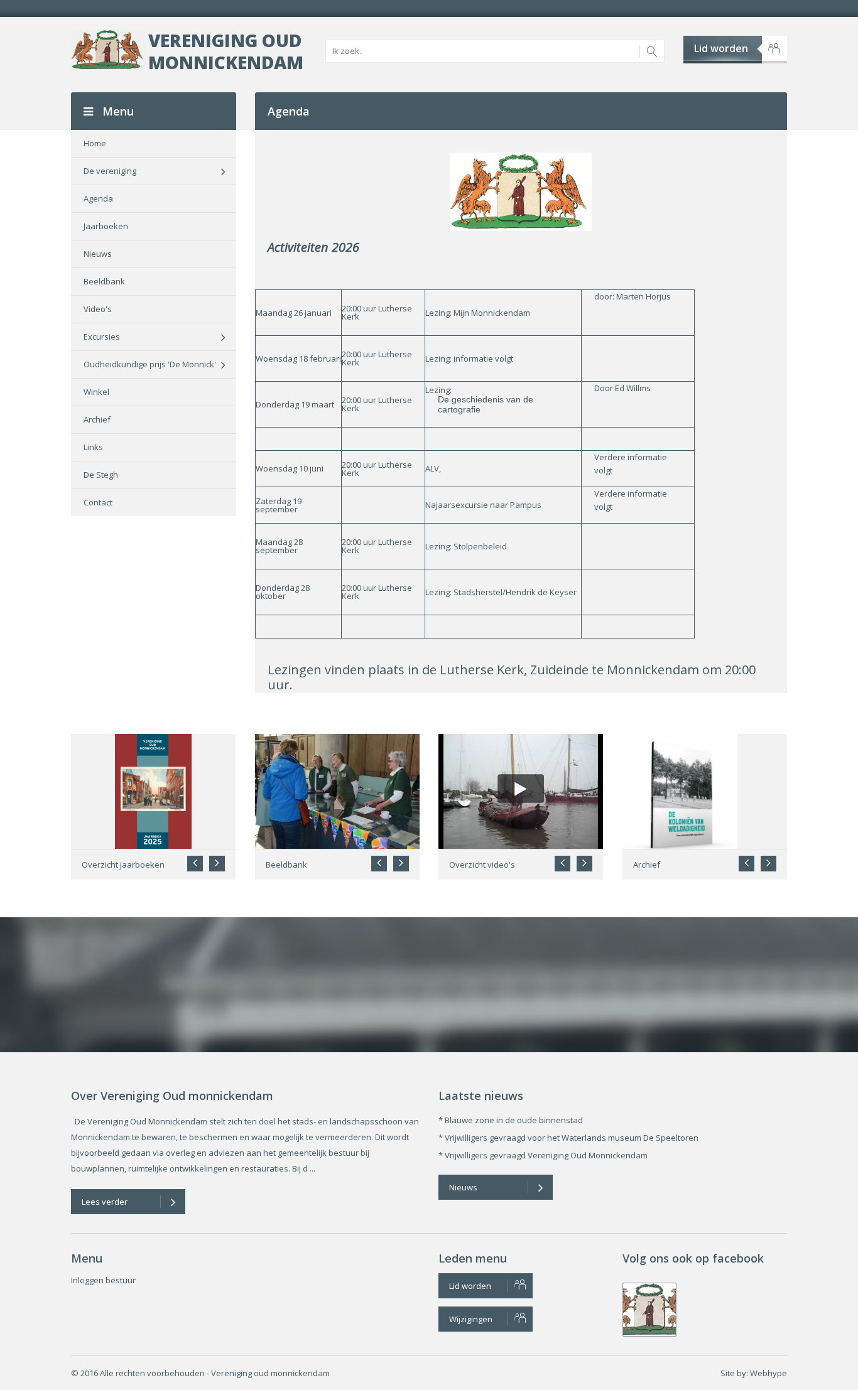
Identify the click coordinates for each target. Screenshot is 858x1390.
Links (93, 447)
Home (95, 143)
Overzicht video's (482, 864)
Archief (97, 419)
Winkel (96, 391)
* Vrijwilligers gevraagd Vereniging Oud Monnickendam (543, 1155)
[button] (217, 863)
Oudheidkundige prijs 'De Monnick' (150, 364)
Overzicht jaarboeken (123, 864)
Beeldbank (104, 281)
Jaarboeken (106, 226)
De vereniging (110, 170)
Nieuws (98, 253)
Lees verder (105, 1201)
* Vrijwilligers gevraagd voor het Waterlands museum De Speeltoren (568, 1137)
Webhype (768, 1373)
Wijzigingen (470, 1319)
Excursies (102, 336)
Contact (98, 502)
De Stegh (101, 474)
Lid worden (721, 48)
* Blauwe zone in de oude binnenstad (510, 1120)
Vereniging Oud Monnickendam (225, 51)
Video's (98, 309)
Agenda (98, 198)
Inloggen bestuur (103, 1280)
